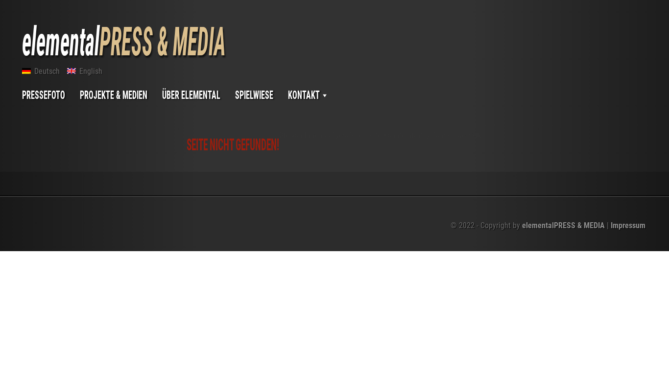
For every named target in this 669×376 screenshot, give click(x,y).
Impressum (628, 225)
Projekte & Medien (113, 95)
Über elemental (191, 95)
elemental (124, 41)
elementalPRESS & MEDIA (563, 225)
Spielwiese (254, 95)
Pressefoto (43, 95)
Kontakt (305, 95)
